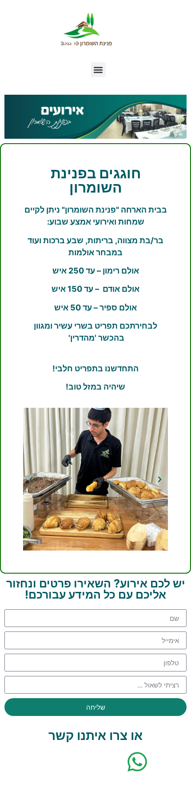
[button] (98, 69)
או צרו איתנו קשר (95, 735)
